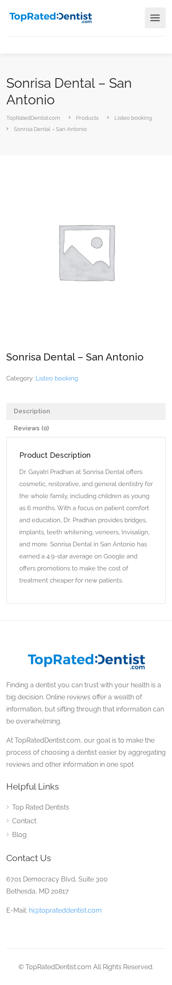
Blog (19, 835)
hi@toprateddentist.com (65, 910)
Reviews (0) (31, 428)
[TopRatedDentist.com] (50, 17)
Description (32, 411)
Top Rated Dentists (40, 807)
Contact (24, 821)
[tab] (86, 411)
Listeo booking (56, 378)
